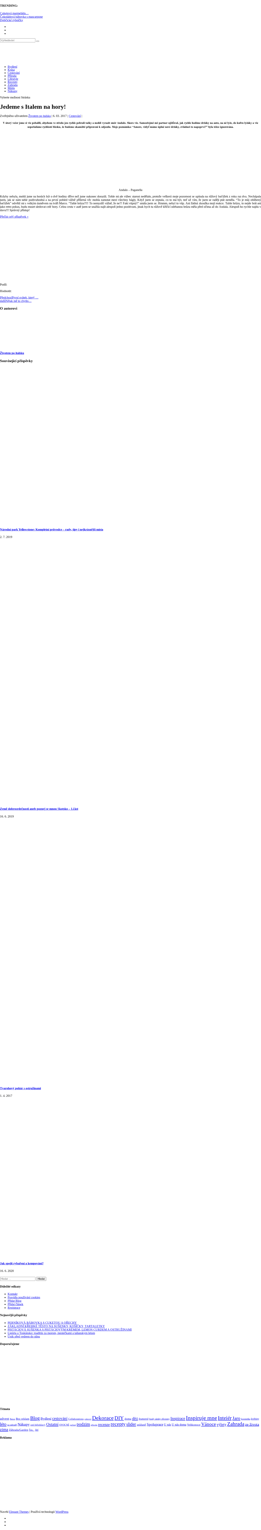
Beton (12, 1419)
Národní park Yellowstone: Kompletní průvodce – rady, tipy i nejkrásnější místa (51, 529)
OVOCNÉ (64, 1425)
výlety (221, 1424)
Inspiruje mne (201, 1418)
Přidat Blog (14, 1300)
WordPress (61, 1511)
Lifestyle (13, 79)
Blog (35, 1418)
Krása (11, 69)
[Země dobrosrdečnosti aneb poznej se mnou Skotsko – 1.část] (130, 801)
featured (143, 1418)
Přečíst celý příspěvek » (14, 216)
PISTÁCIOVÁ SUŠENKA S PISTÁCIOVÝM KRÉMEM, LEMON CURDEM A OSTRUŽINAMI (70, 1329)
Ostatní (52, 1424)
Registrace (14, 1307)
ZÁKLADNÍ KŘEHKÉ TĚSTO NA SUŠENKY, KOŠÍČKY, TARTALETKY (56, 1326)
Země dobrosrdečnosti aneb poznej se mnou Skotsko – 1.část (39, 808)
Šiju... (31, 1430)
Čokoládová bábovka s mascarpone (21, 16)
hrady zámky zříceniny (159, 1419)
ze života (252, 1424)
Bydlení (12, 66)
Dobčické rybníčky (11, 20)
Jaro (236, 1418)
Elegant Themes (19, 1511)
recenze (104, 1424)
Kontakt (12, 1294)
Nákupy (12, 91)
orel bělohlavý (37, 1424)
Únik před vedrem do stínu (24, 1336)
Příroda (12, 75)
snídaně (141, 1424)
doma (128, 1418)
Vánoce (208, 1424)
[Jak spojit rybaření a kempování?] (130, 1256)
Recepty (13, 82)
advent (4, 1418)
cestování (59, 1418)
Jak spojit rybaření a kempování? (22, 1263)
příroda (94, 1425)
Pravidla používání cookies (24, 1297)
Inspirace (177, 1418)
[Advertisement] (130, 158)
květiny (255, 1418)
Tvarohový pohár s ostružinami (20, 1088)
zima (4, 1429)
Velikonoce (193, 1424)
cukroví (87, 1419)
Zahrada (13, 85)
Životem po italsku (39, 116)
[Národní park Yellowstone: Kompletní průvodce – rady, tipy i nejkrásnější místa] (130, 522)
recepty (118, 1424)
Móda (11, 88)
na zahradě (12, 1425)
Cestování (14, 72)
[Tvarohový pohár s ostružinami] (130, 1080)
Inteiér (225, 1418)
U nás (167, 1424)
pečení (73, 1425)
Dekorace (103, 1418)
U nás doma (179, 1424)
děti (135, 1418)
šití (36, 1429)
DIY (119, 1418)
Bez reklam (22, 1418)
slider (131, 1424)
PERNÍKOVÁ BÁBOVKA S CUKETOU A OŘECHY (42, 1322)
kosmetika (245, 1419)
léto (3, 1424)
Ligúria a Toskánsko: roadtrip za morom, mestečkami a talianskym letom (51, 1333)
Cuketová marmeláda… (14, 13)
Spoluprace (155, 1424)
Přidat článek (15, 1304)
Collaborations (76, 1418)
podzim (83, 1424)
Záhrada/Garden (18, 1429)
